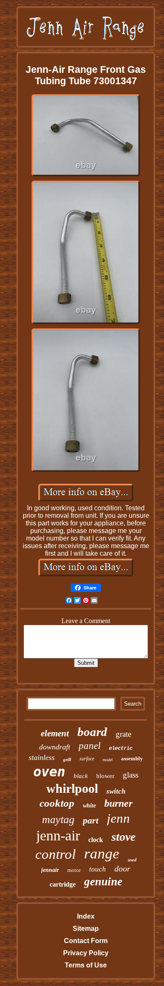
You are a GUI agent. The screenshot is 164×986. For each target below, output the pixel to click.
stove (123, 836)
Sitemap (86, 928)
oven (49, 772)
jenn (118, 818)
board (92, 731)
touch (97, 869)
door (122, 868)
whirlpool (72, 788)
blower (105, 776)
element (55, 733)
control (55, 854)
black (81, 776)
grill (67, 759)
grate (123, 734)
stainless (42, 757)
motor (74, 870)
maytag (58, 819)
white (89, 805)
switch (115, 791)
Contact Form (86, 940)
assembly (132, 758)
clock (95, 839)
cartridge (63, 884)
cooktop (57, 803)
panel (90, 746)
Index (86, 916)
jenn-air (58, 835)
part (90, 820)
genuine (103, 881)
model (108, 759)
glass (130, 774)
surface (86, 759)
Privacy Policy (85, 953)
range (101, 853)
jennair (50, 870)
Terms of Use (86, 965)
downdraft (54, 747)
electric (120, 748)
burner (118, 803)
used (132, 859)
